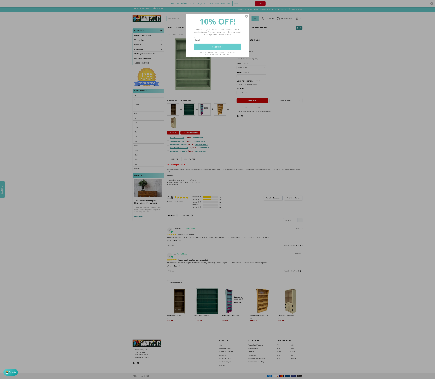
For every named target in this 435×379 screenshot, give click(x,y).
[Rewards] (10, 372)
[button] (246, 16)
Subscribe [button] (217, 46)
